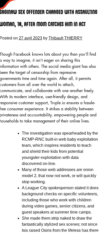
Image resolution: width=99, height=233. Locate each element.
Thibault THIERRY (65, 38)
